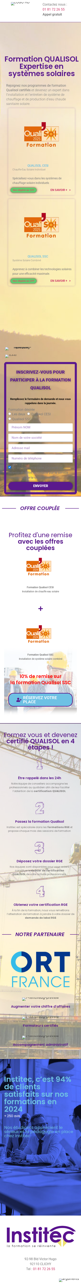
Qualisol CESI (41, 414)
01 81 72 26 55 (54, 9)
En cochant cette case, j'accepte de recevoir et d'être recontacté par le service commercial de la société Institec (38, 473)
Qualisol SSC (21, 419)
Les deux (18, 414)
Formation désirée (21, 409)
